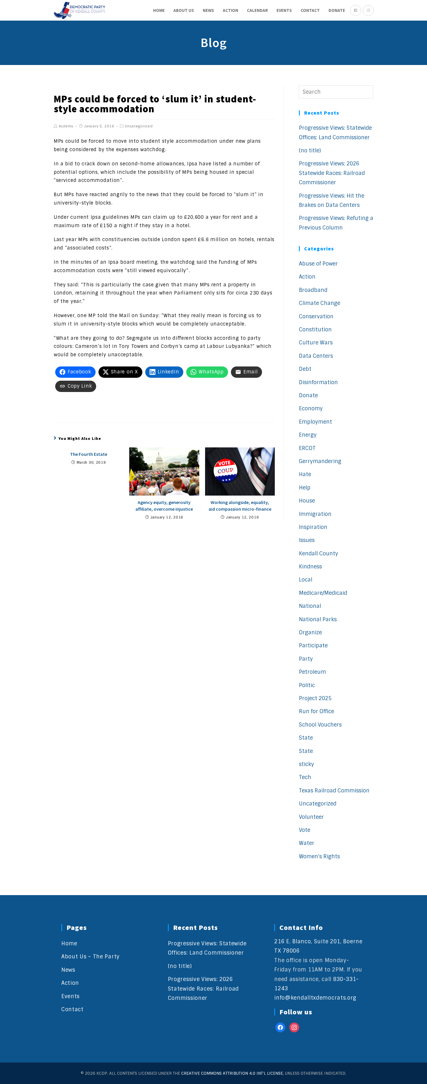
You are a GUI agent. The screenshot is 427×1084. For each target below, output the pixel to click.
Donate (308, 395)
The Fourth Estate (88, 454)
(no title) (310, 150)
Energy (308, 434)
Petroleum (312, 672)
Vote (304, 830)
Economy (311, 408)
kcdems (66, 126)
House (307, 500)
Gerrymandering (320, 461)
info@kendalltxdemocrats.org (315, 997)
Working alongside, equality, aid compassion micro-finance (240, 505)
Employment (315, 421)
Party (306, 658)
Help (305, 487)
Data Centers (316, 356)
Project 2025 (315, 698)
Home (69, 943)
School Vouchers (320, 724)
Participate (313, 645)
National (310, 606)
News (68, 969)
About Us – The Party (90, 956)
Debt (305, 369)
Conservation (316, 316)
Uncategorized (138, 126)
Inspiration (313, 527)
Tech (305, 777)
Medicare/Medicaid (323, 593)
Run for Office (316, 711)
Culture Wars (316, 342)
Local (305, 579)
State (306, 737)
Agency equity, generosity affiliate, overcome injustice (164, 505)
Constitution (315, 329)
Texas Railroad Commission (334, 790)
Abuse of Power (318, 263)
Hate (305, 474)
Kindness (310, 566)
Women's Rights (319, 856)
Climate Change (319, 303)
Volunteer (311, 817)
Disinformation (318, 382)
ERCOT (307, 448)
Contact (72, 1009)
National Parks (318, 619)
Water (306, 843)
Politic (307, 685)
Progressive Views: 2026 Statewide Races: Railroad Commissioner (332, 173)
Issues (307, 540)
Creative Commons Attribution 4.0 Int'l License (232, 1073)
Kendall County (318, 553)
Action (307, 276)
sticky (306, 764)
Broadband (313, 290)
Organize (310, 632)
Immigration (315, 514)
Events (70, 996)
